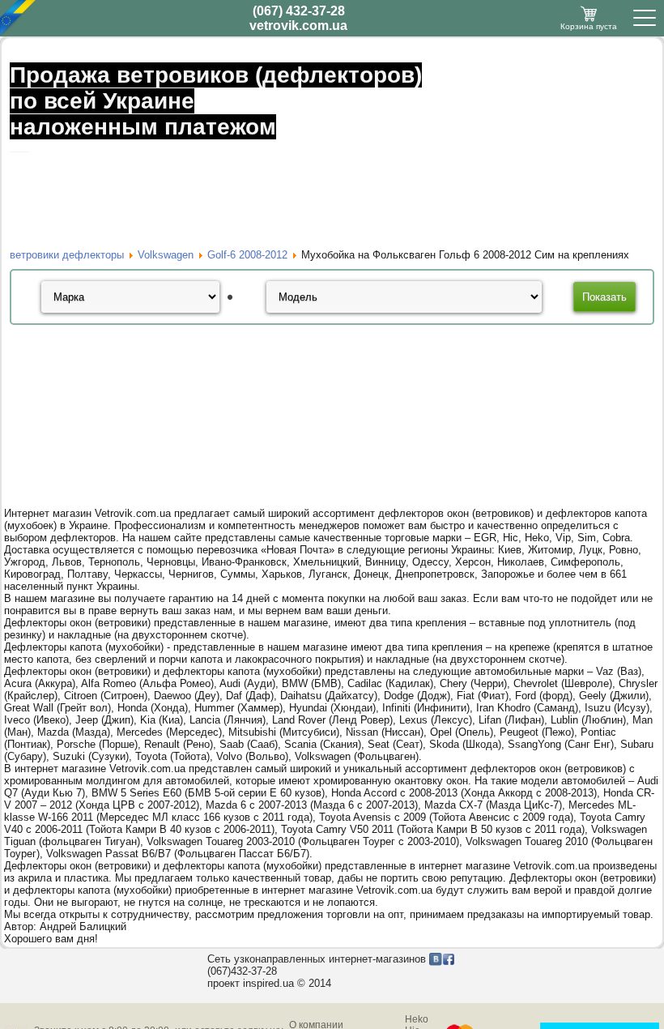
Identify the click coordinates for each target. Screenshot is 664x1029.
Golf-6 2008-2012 (247, 255)
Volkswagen (166, 255)
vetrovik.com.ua (298, 25)
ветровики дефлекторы (67, 255)
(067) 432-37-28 (299, 11)
